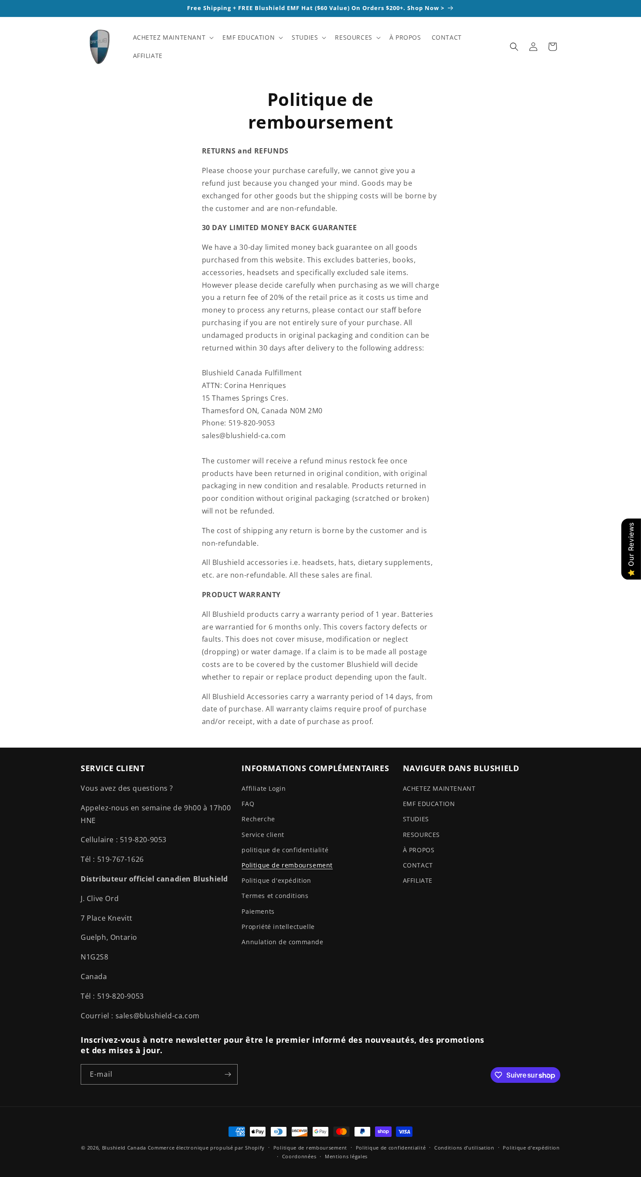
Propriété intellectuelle (278, 926)
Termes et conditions (275, 895)
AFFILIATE (418, 880)
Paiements (258, 911)
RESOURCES (421, 834)
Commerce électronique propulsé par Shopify (206, 1147)
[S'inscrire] (227, 1074)
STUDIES (416, 819)
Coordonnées (299, 1156)
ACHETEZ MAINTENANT (439, 788)
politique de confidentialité (285, 850)
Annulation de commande (282, 942)
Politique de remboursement (287, 865)
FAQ (248, 803)
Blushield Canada (124, 1147)
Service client (263, 834)
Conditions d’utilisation (464, 1147)
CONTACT (418, 865)
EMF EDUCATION (429, 803)
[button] (173, 37)
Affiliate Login (264, 788)
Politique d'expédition (276, 880)
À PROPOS (419, 850)
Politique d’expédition (531, 1147)
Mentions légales (346, 1156)
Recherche (258, 819)
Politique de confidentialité (391, 1147)
